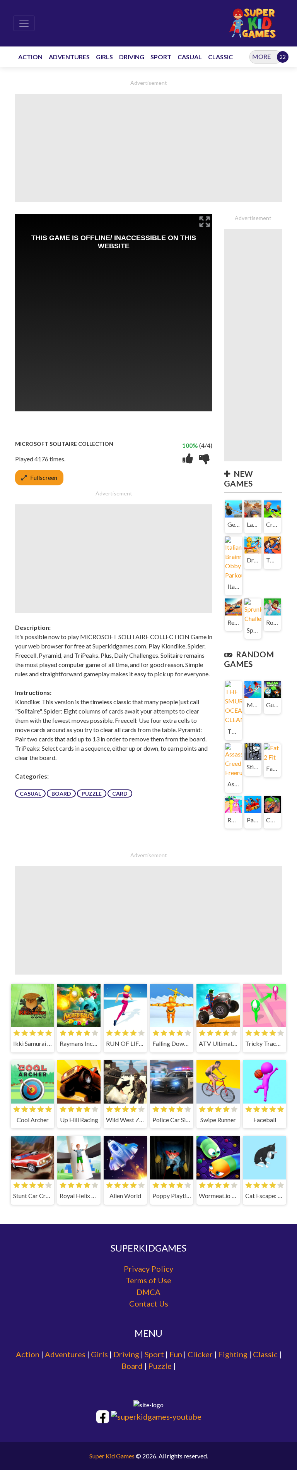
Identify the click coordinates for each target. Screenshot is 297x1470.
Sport (154, 1354)
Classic (265, 1354)
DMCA (148, 1291)
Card (120, 793)
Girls (99, 1354)
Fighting (233, 1354)
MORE (261, 56)
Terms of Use (148, 1280)
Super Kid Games (112, 1456)
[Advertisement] (148, 148)
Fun (175, 1354)
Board (61, 793)
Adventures (65, 1354)
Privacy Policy (148, 1268)
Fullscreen (43, 477)
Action (27, 1354)
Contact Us (148, 1303)
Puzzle (92, 793)
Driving (126, 1354)
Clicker (200, 1354)
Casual (30, 793)
